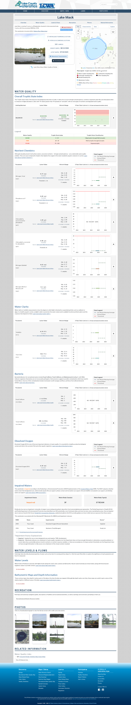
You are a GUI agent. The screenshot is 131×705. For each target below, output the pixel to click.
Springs (21, 672)
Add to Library (81, 679)
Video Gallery (22, 679)
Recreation (72, 22)
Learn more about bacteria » (27, 382)
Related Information (107, 22)
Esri (93, 68)
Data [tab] (95, 26)
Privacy (100, 683)
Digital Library (61, 675)
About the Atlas (102, 674)
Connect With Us (102, 686)
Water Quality (40, 22)
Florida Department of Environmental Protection (31, 532)
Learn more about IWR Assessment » (36, 492)
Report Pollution (67, 27)
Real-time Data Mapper (44, 679)
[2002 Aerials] (22, 636)
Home (25, 11)
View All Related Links (22, 660)
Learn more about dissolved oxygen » (62, 446)
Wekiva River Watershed (40, 31)
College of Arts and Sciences (76, 703)
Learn (60, 669)
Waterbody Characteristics (59, 56)
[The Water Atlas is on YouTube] (103, 690)
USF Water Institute (53, 703)
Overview (23, 22)
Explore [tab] (113, 26)
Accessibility (101, 678)
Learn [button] (83, 11)
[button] (78, 31)
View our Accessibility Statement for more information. (84, 698)
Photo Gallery (61, 684)
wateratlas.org (103, 671)
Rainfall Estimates (43, 684)
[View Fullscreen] (78, 37)
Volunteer (80, 672)
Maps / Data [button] (64, 11)
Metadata (40, 688)
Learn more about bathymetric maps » (50, 580)
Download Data (59, 60)
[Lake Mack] (39, 636)
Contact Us (101, 676)
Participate (82, 669)
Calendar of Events (63, 681)
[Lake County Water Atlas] (26, 4)
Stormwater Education (64, 688)
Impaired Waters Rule (87, 489)
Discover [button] (44, 11)
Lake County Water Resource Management (45, 119)
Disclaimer (100, 681)
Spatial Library (42, 686)
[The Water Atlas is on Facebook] (99, 690)
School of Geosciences (63, 703)
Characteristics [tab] (86, 26)
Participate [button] (103, 11)
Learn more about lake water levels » (46, 565)
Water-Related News (24, 677)
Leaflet (84, 68)
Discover (22, 669)
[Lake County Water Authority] (49, 6)
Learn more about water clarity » (42, 313)
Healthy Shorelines (23, 681)
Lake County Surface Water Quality (45, 224)
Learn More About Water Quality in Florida (45, 67)
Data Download (42, 677)
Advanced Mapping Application (46, 675)
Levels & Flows (55, 22)
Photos (89, 22)
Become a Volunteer (67, 29)
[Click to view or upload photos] (30, 49)
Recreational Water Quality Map (27, 675)
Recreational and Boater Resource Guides (27, 598)
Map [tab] (78, 26)
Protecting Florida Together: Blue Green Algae (32, 656)
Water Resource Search (44, 672)
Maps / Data (42, 669)
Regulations (61, 690)
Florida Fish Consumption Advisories (45, 513)
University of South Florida (90, 703)
